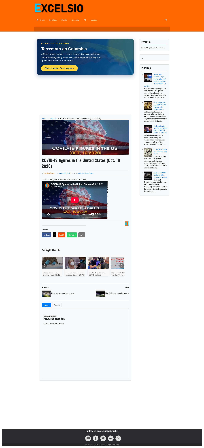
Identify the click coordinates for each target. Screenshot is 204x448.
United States (89, 173)
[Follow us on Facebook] (95, 438)
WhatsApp (71, 235)
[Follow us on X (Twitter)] (103, 438)
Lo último (53, 20)
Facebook (46, 235)
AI (85, 20)
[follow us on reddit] (111, 438)
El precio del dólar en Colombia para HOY (160, 151)
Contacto (94, 20)
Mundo (64, 20)
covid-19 (81, 173)
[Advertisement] (85, 94)
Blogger (46, 305)
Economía (75, 20)
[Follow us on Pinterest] (118, 438)
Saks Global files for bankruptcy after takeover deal (160, 175)
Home (42, 20)
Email (81, 235)
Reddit (61, 235)
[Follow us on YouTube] (88, 438)
